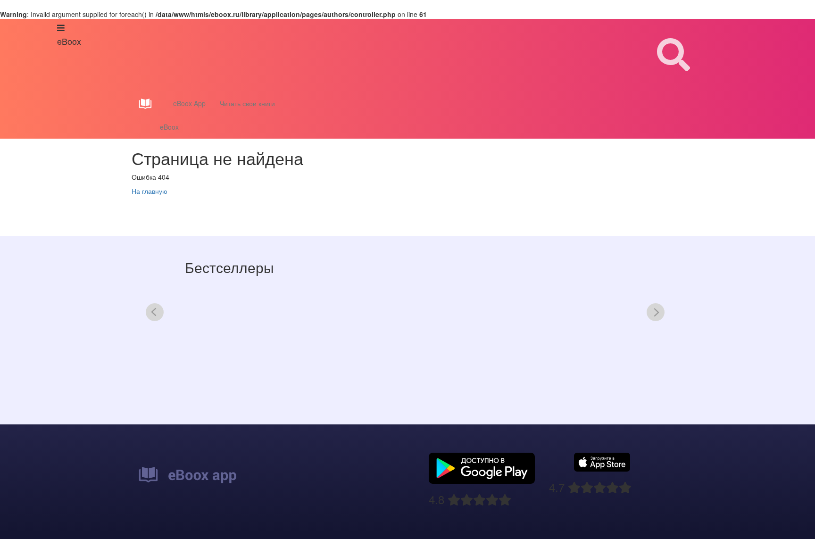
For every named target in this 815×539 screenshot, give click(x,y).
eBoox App (189, 103)
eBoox (169, 127)
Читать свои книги (247, 103)
